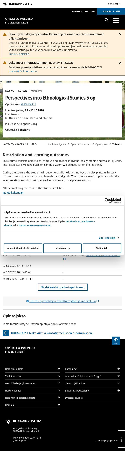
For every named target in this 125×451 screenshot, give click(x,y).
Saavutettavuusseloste (77, 390)
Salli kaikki (102, 248)
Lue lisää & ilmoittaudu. (23, 71)
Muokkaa (61, 248)
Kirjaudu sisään (111, 11)
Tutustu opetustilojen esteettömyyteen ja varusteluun (64, 301)
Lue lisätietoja (107, 237)
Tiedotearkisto (13, 376)
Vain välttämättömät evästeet (23, 248)
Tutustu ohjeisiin (19, 54)
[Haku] (106, 20)
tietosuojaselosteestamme (34, 225)
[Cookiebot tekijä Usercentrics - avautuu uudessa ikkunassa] (107, 200)
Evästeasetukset (74, 397)
